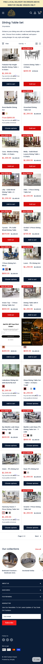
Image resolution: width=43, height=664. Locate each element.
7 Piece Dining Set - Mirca (9, 264)
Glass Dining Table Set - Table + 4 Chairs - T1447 (32, 382)
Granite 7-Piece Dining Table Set (32, 508)
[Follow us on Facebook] (3, 639)
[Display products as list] (40, 44)
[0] (39, 13)
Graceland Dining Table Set (30, 108)
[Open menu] (3, 13)
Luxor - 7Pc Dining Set (32, 263)
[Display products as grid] (36, 44)
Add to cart (11, 84)
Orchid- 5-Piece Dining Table (32, 229)
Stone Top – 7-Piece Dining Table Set (9, 304)
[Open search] (31, 13)
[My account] (35, 13)
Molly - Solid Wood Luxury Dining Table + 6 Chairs (32, 154)
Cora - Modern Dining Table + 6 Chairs (10, 153)
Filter (7, 43)
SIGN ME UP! (10, 336)
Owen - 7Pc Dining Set (10, 469)
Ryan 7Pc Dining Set (31, 469)
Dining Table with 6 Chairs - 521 (31, 304)
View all (38, 549)
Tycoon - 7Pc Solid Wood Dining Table (9, 229)
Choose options (11, 128)
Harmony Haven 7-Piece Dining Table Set (10, 508)
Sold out (32, 84)
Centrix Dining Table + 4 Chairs (32, 66)
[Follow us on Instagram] (7, 639)
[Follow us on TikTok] (11, 639)
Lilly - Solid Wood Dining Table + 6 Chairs (8, 192)
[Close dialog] (41, 320)
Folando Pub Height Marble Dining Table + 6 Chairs (10, 67)
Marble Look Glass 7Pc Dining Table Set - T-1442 (32, 429)
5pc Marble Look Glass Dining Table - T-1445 (10, 428)
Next (37, 536)
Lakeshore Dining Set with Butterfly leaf (10, 381)
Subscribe (9, 623)
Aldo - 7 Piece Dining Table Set (31, 191)
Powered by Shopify (8, 659)
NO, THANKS (10, 339)
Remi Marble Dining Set (9, 108)
